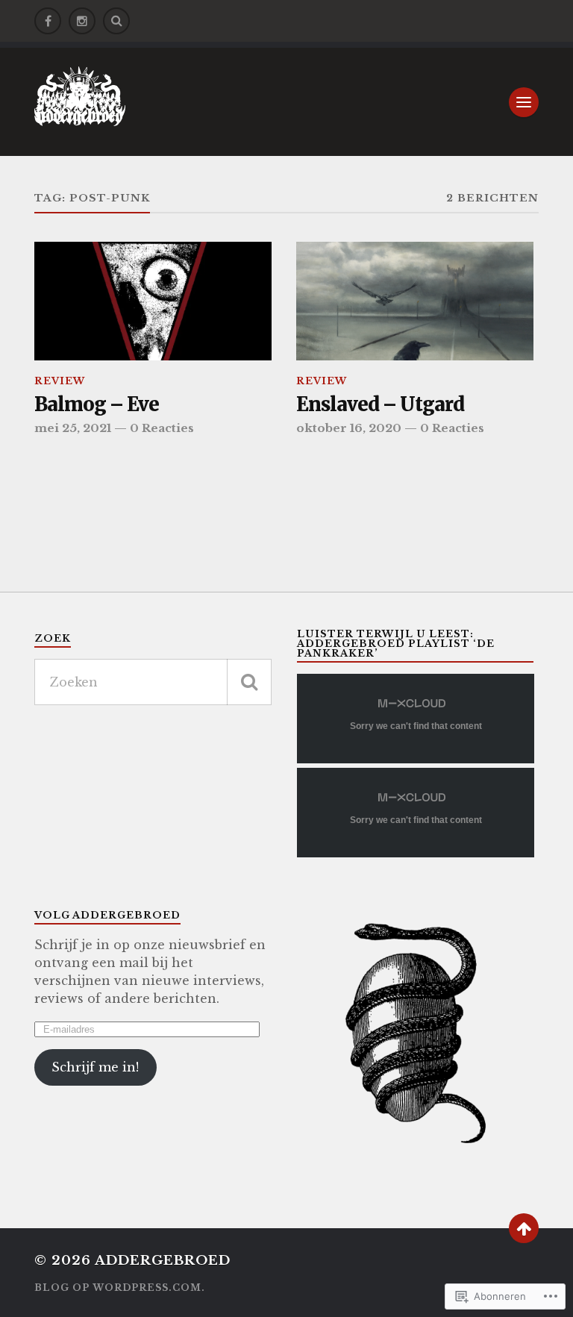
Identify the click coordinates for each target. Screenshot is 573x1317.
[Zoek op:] (153, 682)
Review (60, 381)
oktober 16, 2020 (348, 428)
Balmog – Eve (96, 404)
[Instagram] (82, 20)
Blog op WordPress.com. (119, 1287)
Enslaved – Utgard (380, 404)
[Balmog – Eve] (153, 301)
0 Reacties (162, 428)
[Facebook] (47, 20)
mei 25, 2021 (72, 428)
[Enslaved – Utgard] (414, 301)
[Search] (116, 20)
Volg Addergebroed (107, 915)
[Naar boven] (524, 1228)
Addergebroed (163, 1260)
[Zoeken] (249, 682)
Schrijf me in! (95, 1067)
